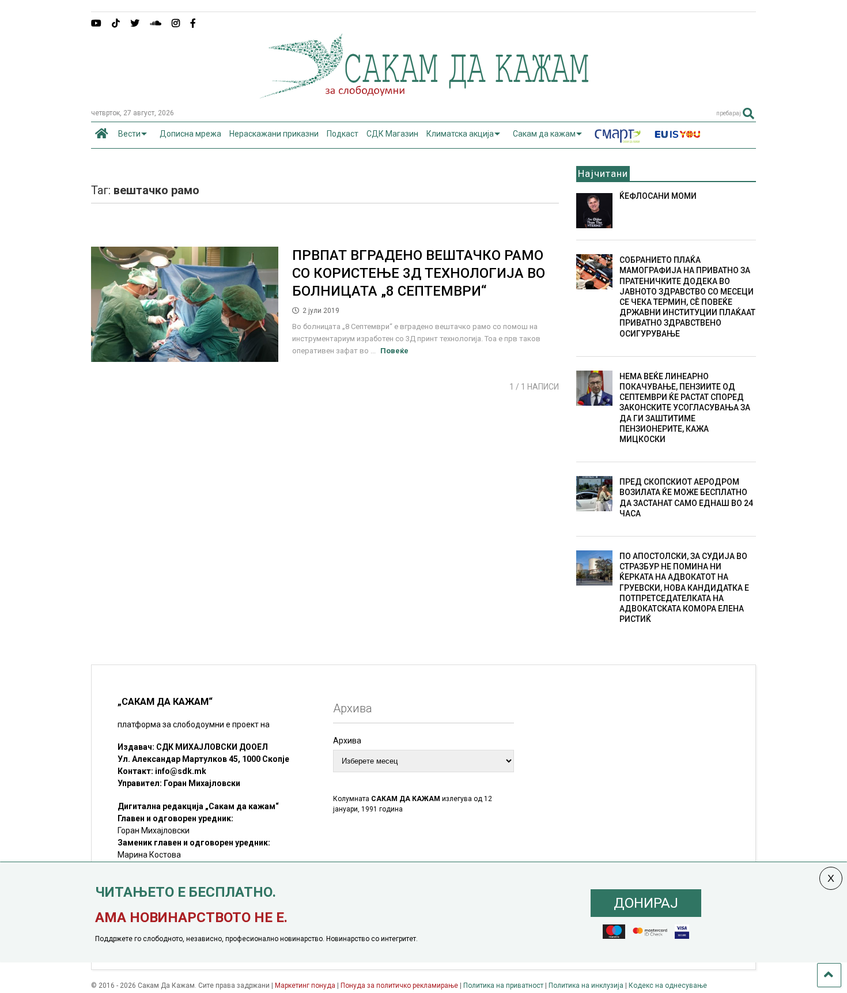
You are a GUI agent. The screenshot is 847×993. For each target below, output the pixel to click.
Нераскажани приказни (274, 133)
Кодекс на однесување (668, 985)
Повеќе (394, 350)
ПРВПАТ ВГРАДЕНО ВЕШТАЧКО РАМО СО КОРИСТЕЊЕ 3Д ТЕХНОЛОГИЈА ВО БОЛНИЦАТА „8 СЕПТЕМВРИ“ (418, 273)
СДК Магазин (392, 133)
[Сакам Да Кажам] (424, 94)
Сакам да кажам (544, 133)
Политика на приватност (503, 985)
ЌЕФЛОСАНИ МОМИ (658, 196)
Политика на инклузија (586, 985)
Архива (347, 740)
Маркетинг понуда (306, 985)
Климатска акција (460, 133)
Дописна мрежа (190, 133)
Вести (129, 133)
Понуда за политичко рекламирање (399, 985)
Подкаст (342, 133)
